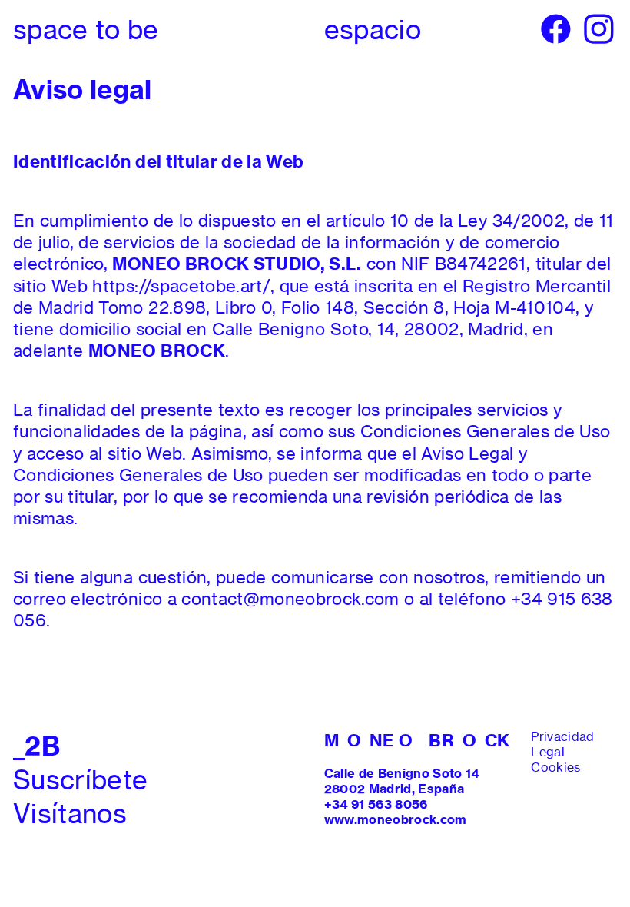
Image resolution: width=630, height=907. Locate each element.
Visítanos (70, 813)
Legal (548, 752)
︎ (556, 29)
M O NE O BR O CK (417, 740)
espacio (372, 29)
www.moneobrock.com (395, 819)
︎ (599, 29)
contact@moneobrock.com (290, 599)
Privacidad (562, 736)
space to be (86, 29)
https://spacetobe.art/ (181, 286)
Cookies (555, 767)
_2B (36, 745)
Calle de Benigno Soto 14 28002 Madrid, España (401, 781)
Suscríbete (80, 780)
